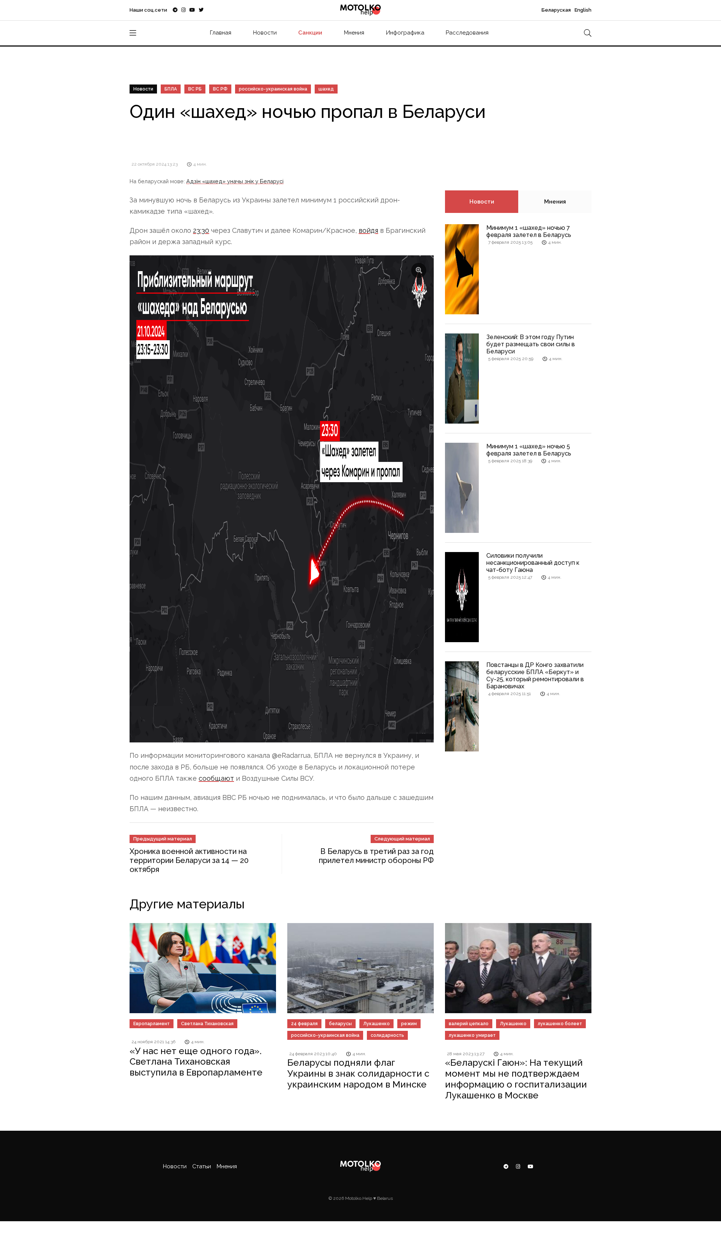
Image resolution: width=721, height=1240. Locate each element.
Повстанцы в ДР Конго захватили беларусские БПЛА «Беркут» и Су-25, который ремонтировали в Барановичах (535, 675)
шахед (326, 89)
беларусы (340, 1023)
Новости (265, 32)
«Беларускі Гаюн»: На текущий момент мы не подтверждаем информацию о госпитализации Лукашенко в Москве (516, 1078)
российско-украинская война (273, 89)
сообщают (216, 778)
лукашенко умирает (472, 1035)
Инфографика (405, 32)
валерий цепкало (469, 1023)
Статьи (201, 1166)
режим (409, 1023)
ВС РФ (220, 89)
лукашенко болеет (560, 1023)
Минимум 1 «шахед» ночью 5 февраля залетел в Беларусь (528, 450)
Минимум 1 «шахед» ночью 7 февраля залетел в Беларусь (528, 231)
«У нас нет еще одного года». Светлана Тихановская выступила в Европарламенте (196, 1061)
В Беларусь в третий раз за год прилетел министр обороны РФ (376, 856)
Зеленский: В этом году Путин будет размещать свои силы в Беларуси (530, 344)
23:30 (201, 230)
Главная (220, 32)
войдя (368, 230)
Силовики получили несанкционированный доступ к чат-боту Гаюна (532, 562)
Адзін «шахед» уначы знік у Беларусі (235, 181)
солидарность (387, 1035)
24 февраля (304, 1023)
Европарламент (151, 1023)
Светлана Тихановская (207, 1023)
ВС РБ (195, 89)
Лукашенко (376, 1023)
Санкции (310, 32)
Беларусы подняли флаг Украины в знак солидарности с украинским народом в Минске (358, 1073)
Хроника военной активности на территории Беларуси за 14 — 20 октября (189, 860)
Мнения (354, 32)
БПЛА (170, 89)
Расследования (467, 32)
